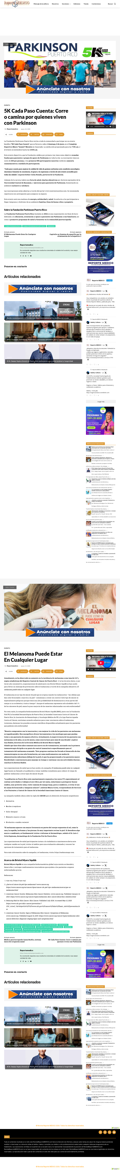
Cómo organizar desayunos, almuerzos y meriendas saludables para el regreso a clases (39, 340)
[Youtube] (30, 255)
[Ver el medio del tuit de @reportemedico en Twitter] (88, 309)
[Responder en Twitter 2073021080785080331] (87, 364)
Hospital (10, 314)
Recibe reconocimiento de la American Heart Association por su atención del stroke (38, 318)
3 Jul (103, 322)
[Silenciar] (110, 126)
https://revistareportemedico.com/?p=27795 (99, 357)
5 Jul (103, 291)
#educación (95, 307)
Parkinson (51, 226)
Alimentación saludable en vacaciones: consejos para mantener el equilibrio (104, 511)
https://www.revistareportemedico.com (31, 247)
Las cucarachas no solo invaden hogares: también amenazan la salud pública (102, 490)
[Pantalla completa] (113, 126)
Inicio (7, 44)
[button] (112, 4)
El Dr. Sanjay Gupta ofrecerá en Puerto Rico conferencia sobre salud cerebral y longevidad (40, 361)
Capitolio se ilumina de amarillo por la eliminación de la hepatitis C (65, 235)
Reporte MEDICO (95, 291)
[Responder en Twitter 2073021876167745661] (87, 339)
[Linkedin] (25, 255)
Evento (12, 44)
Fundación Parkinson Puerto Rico (34, 226)
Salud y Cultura (95, 322)
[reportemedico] (12, 250)
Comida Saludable (13, 335)
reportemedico (12, 129)
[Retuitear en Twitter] (91, 319)
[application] (101, 120)
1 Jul (103, 373)
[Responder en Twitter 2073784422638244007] (87, 314)
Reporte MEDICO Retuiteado (99, 319)
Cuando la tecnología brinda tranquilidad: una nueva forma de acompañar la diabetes (103, 522)
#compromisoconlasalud (107, 307)
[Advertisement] (60, 22)
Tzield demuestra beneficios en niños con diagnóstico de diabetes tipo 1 (102, 533)
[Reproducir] (88, 126)
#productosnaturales (100, 348)
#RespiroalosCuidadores (93, 329)
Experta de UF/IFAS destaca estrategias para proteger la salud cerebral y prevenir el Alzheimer (104, 543)
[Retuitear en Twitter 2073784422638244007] (91, 314)
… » (102, 455)
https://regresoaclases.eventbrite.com (97, 392)
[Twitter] (28, 255)
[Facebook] (20, 255)
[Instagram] (23, 255)
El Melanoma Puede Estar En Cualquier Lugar (20, 235)
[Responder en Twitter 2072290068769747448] (87, 395)
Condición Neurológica (13, 226)
